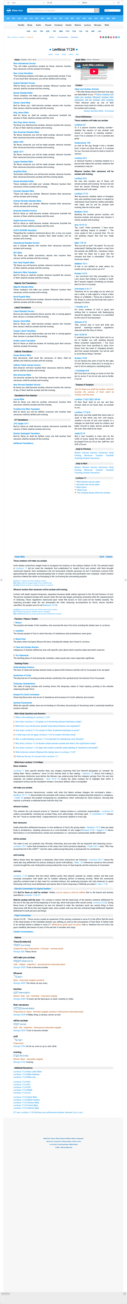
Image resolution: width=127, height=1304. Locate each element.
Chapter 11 (22, 37)
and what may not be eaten (87, 484)
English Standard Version (24, 83)
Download (109, 111)
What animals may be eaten (88, 482)
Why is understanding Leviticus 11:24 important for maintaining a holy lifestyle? (49, 739)
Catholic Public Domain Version (27, 365)
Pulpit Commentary (22, 915)
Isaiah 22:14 (80, 433)
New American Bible (22, 375)
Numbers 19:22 (81, 212)
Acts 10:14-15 (81, 225)
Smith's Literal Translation (24, 341)
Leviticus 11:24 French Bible (25, 1105)
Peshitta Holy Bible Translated (26, 409)
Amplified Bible (20, 171)
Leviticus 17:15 (81, 194)
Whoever (96, 97)
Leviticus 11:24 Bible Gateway (26, 1074)
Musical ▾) (95, 60)
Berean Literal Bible (21, 103)
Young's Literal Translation (24, 331)
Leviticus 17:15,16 (82, 412)
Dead (111, 453)
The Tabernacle (22, 655)
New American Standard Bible (26, 132)
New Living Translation (23, 73)
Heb (77, 54)
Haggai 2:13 (101, 830)
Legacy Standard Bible (23, 161)
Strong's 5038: (19, 1015)
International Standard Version (26, 243)
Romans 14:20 (81, 358)
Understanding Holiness (23, 667)
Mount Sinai (20, 639)
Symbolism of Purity (22, 675)
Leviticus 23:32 (99, 902)
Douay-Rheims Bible (22, 355)
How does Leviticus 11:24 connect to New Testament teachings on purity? (47, 730)
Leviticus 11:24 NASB (22, 1090)
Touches (99, 455)
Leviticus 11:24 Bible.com (24, 1077)
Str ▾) (34, 60)
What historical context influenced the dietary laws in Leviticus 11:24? (45, 752)
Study (64, 54)
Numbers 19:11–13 (21, 795)
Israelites (19, 631)
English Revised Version (24, 220)
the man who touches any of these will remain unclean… (35, 609)
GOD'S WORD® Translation (25, 230)
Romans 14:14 (81, 273)
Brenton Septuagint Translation (26, 433)
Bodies (78, 453)
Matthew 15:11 (81, 263)
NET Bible (17, 253)
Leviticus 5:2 (80, 125)
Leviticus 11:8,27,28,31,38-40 (87, 399)
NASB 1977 (18, 152)
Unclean (86, 458)
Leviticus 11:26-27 (32, 895)
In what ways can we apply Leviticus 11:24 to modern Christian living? (45, 735)
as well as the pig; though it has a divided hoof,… (33, 583)
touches (105, 97)
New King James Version (24, 122)
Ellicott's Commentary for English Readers (32, 889)
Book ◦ (102, 557)
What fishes (81, 487)
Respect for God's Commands (26, 694)
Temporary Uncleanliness (24, 683)
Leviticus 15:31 (20, 846)
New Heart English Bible (23, 262)
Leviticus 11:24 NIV (21, 1082)
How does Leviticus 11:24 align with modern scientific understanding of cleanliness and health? (56, 748)
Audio (50, 54)
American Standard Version (25, 211)
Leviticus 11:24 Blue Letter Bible (27, 1071)
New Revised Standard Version (26, 385)
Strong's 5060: (19, 999)
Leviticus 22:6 (81, 178)
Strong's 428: (19, 951)
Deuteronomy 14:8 (82, 143)
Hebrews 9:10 (81, 322)
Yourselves (95, 458)
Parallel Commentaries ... (24, 932)
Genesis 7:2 (88, 773)
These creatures (103, 94)
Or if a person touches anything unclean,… (30, 581)
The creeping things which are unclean (93, 493)
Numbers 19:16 (93, 827)
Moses (18, 622)
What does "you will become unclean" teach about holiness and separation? (47, 726)
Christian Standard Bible (23, 191)
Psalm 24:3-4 (93, 846)
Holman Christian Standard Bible (27, 201)
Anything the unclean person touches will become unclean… (38, 614)
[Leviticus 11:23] (3, 585)
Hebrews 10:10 (50, 605)
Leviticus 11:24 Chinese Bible (26, 1102)
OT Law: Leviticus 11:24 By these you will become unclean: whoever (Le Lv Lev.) (48, 1112)
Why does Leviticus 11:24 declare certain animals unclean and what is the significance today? (55, 743)
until (103, 100)
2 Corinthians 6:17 (98, 814)
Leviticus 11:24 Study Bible (25, 1097)
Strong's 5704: (19, 1046)
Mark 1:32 (79, 862)
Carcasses (103, 453)
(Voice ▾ (89, 60)
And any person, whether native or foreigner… (32, 612)
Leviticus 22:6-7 (96, 860)
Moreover (88, 455)
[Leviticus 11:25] (124, 585)
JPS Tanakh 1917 (21, 423)
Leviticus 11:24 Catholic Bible (26, 1108)
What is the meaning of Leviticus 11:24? (32, 717)
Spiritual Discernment (22, 703)
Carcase (85, 453)
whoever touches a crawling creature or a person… (33, 585)
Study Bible (20, 557)
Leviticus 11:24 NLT (22, 1084)
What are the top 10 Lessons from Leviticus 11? (37, 756)
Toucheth (110, 455)
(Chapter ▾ (24, 60)
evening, (110, 100)
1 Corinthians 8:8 (82, 370)
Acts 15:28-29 (81, 334)
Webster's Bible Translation (25, 272)
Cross (57, 54)
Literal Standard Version (23, 311)
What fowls (82, 490)
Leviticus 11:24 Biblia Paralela (26, 1100)
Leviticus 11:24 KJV (22, 1093)
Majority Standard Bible (23, 287)
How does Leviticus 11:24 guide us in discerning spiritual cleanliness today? (48, 721)
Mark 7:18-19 (80, 243)
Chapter (109, 557)
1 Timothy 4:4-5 (81, 307)
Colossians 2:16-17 (83, 289)
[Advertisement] (65, 537)
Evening (78, 455)
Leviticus (15, 37)
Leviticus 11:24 (20, 876)
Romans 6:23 (88, 830)
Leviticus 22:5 (81, 158)
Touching (78, 458)
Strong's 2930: (19, 967)
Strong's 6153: (19, 1062)
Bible (9, 37)
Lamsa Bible (18, 399)
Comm (71, 54)
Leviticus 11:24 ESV (22, 1087)
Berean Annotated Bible (23, 181)
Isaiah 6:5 (19, 798)
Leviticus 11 (21, 568)
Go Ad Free (5, 1294)
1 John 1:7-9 (101, 884)
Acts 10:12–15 (53, 779)
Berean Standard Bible (23, 93)
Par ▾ (30, 60)
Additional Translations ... (24, 443)
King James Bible (21, 112)
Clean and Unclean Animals (87, 89)
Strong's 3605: (19, 983)
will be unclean (92, 100)
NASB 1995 (18, 142)
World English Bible (21, 297)
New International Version (24, 63)
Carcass (93, 453)
